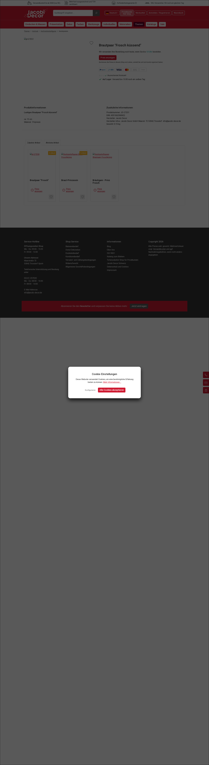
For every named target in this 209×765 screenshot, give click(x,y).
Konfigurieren (90, 390)
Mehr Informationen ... (112, 382)
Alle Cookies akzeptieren (112, 390)
